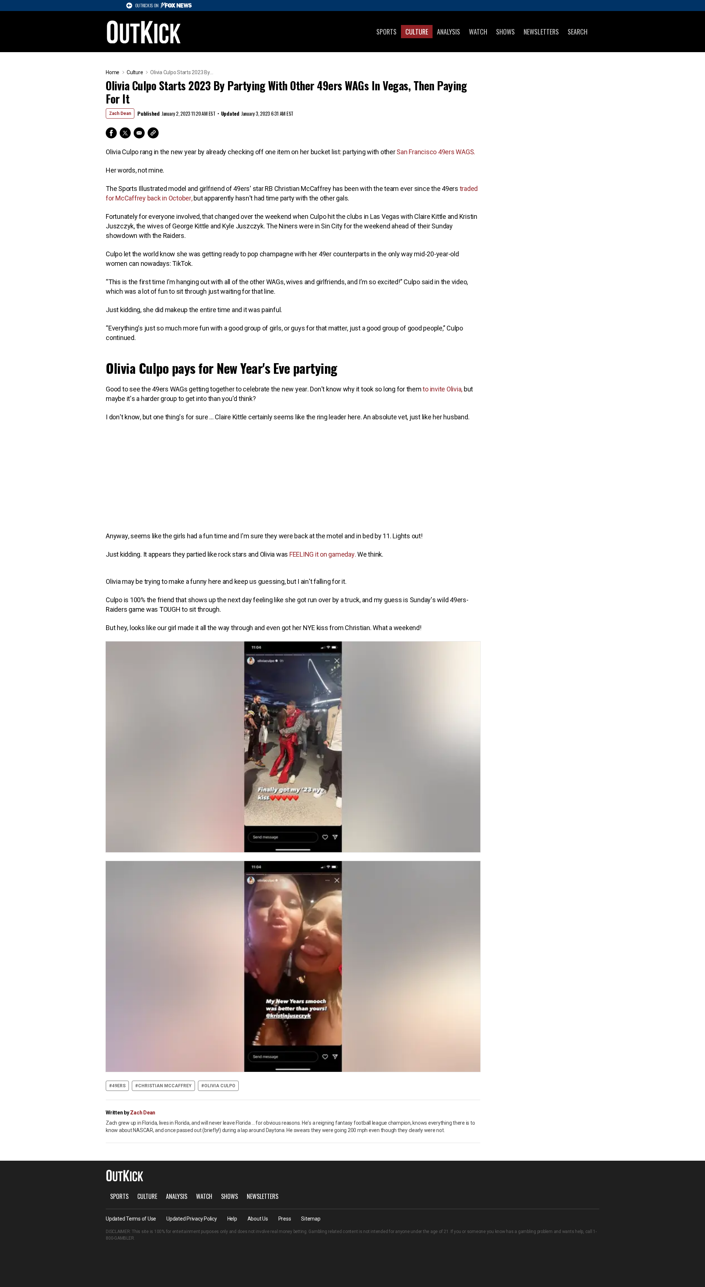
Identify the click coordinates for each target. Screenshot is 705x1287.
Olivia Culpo (219, 1085)
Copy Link (153, 132)
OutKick (144, 31)
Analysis (448, 31)
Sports (386, 31)
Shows (505, 31)
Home (112, 72)
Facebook (111, 132)
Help (232, 1219)
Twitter (125, 132)
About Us (257, 1219)
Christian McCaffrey (165, 1085)
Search (578, 31)
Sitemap (310, 1219)
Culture (416, 31)
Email (139, 132)
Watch (478, 31)
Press (284, 1219)
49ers (119, 1085)
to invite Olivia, (442, 389)
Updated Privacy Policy (191, 1219)
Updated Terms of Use (131, 1219)
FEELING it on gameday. (322, 554)
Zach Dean (120, 113)
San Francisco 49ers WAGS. (436, 152)
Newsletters (541, 31)
